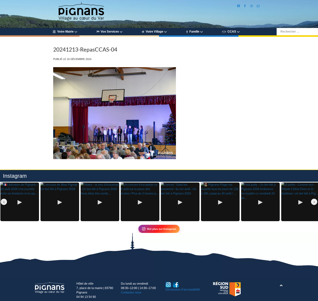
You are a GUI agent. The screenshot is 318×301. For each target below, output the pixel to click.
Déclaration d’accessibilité (182, 289)
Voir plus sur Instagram (161, 228)
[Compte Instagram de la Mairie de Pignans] (252, 6)
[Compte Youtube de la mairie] (239, 6)
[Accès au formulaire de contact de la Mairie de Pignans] (258, 6)
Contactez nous (131, 292)
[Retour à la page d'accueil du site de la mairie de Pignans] (81, 10)
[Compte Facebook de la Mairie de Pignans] (245, 6)
